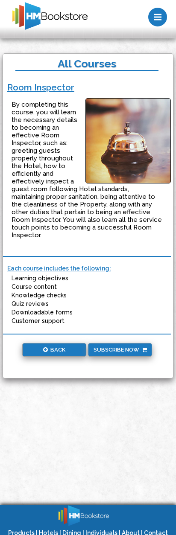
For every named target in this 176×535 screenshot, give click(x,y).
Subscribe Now (118, 349)
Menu (157, 17)
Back (56, 349)
